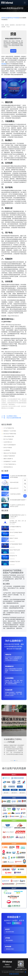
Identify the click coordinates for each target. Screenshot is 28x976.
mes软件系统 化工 (7, 442)
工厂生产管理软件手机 (8, 428)
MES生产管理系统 (14, 18)
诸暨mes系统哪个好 (7, 458)
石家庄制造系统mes (7, 467)
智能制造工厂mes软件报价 (9, 431)
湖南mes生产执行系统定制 (8, 453)
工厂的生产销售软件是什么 (8, 464)
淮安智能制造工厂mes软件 (8, 461)
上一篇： (9, 416)
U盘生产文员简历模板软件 (9, 444)
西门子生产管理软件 (7, 439)
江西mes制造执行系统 (8, 436)
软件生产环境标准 (7, 447)
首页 (2, 18)
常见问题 (6, 18)
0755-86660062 (7, 967)
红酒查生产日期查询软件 (8, 456)
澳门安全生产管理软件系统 (9, 433)
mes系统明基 (6, 450)
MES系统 (3, 64)
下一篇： (11, 418)
